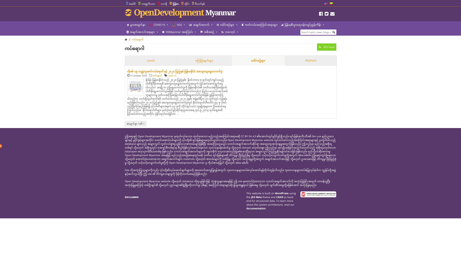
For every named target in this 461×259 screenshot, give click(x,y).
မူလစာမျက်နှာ (137, 24)
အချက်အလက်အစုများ (142, 32)
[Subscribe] (332, 14)
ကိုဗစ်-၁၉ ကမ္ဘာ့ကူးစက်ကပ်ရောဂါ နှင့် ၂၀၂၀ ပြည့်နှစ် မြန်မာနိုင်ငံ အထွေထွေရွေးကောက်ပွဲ (174, 71)
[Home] (126, 39)
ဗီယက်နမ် (200, 3)
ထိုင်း (186, 3)
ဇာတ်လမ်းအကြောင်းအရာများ (261, 24)
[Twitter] (326, 14)
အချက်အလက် (201, 24)
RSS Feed (328, 47)
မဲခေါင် (132, 3)
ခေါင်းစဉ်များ (227, 24)
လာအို (164, 3)
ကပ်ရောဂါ (137, 39)
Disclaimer (131, 197)
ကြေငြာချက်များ (204, 60)
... (177, 113)
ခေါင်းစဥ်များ (258, 60)
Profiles (310, 60)
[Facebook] (321, 14)
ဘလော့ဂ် (230, 32)
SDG (179, 24)
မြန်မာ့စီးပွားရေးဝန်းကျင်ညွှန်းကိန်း (303, 24)
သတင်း (151, 60)
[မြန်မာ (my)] (331, 3)
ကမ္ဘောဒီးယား (148, 3)
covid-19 (172, 75)
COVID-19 (159, 24)
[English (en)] (326, 3)
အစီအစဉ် (209, 32)
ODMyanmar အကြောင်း (179, 32)
